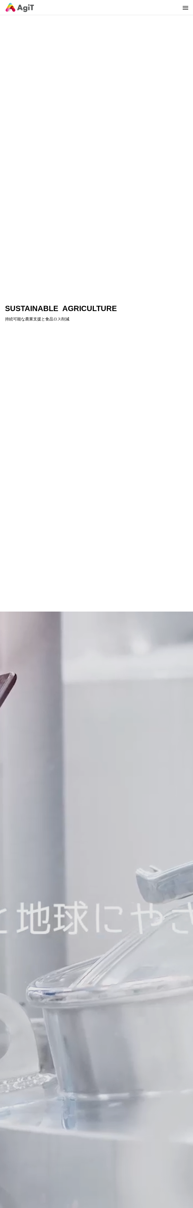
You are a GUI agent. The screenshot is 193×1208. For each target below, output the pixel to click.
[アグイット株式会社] (19, 7)
